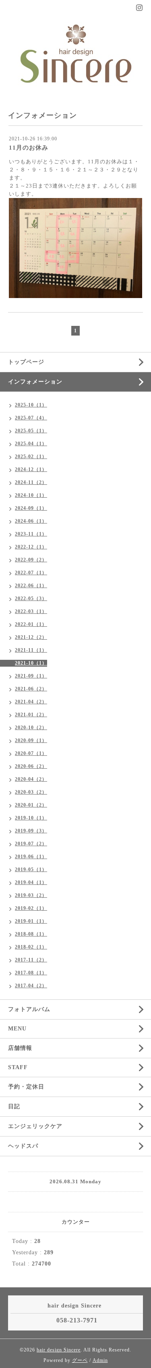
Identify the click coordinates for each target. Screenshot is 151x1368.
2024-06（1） (31, 521)
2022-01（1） (31, 624)
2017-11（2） (31, 960)
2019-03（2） (31, 895)
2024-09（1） (31, 508)
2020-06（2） (31, 766)
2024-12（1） (31, 469)
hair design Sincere (59, 1350)
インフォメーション (35, 382)
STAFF (18, 1067)
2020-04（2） (31, 779)
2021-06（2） (31, 689)
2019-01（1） (31, 921)
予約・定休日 (26, 1087)
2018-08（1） (31, 934)
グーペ (80, 1360)
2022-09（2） (31, 560)
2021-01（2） (31, 714)
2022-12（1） (31, 547)
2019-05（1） (31, 869)
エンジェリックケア (35, 1126)
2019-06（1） (31, 856)
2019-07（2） (31, 844)
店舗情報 (20, 1048)
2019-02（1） (31, 908)
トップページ (26, 362)
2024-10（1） (31, 495)
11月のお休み (28, 147)
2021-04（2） (31, 702)
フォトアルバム (29, 1009)
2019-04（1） (31, 882)
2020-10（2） (31, 727)
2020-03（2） (31, 792)
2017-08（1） (31, 973)
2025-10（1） (31, 405)
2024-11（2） (31, 482)
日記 (14, 1106)
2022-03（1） (31, 611)
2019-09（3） (31, 831)
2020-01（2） (31, 805)
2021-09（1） (31, 676)
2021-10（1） (31, 663)
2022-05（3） (31, 598)
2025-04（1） (31, 443)
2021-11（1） (31, 650)
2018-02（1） (31, 947)
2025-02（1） (31, 456)
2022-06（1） (31, 585)
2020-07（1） (31, 753)
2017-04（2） (31, 985)
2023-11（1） (31, 534)
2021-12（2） (31, 637)
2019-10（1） (31, 818)
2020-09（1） (31, 740)
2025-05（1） (31, 431)
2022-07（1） (31, 573)
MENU (17, 1029)
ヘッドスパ (23, 1146)
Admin (100, 1360)
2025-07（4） (31, 418)
